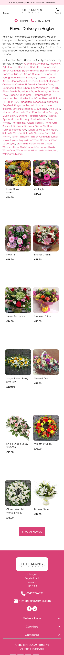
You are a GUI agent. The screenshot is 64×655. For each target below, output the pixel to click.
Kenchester (39, 101)
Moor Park (31, 112)
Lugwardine (40, 108)
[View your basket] (58, 11)
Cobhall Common (49, 81)
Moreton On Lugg (48, 112)
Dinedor (32, 84)
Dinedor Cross (45, 84)
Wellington (37, 147)
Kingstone (19, 105)
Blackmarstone (30, 70)
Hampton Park (10, 98)
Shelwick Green (33, 126)
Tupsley (14, 140)
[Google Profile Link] (34, 608)
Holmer (57, 98)
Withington (51, 150)
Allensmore (30, 63)
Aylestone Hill (9, 67)
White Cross (8, 150)
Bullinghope (9, 77)
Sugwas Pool (19, 129)
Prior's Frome (18, 122)
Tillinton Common (40, 136)
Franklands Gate (27, 91)
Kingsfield (7, 105)
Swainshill (50, 133)
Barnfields (23, 67)
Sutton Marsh (50, 129)
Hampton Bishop (42, 94)
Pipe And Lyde (10, 119)
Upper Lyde (8, 143)
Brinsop (18, 74)
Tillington (24, 136)
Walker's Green (10, 147)
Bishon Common (11, 70)
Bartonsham (49, 67)
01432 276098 (42, 20)
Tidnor (14, 136)
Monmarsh (19, 112)
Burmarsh (31, 77)
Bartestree (36, 67)
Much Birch (8, 115)
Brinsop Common (33, 74)
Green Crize (25, 94)
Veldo (32, 143)
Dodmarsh (8, 88)
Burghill (21, 77)
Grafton (13, 94)
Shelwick (18, 126)
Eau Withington (39, 88)
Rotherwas (51, 122)
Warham (25, 147)
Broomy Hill (50, 74)
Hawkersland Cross (30, 98)
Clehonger (32, 81)
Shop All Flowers (32, 531)
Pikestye (52, 115)
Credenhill (8, 84)
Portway (24, 119)
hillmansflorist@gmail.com (35, 600)
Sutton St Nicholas (33, 133)
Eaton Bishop (22, 88)
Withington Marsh (12, 154)
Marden (6, 112)
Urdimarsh (22, 143)
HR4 (16, 101)
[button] (32, 618)
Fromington (44, 91)
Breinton (44, 70)
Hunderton (26, 101)
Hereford (47, 98)
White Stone (23, 150)
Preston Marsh (38, 119)
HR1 (4, 101)
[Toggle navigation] (6, 11)
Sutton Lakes (35, 129)
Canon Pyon (18, 81)
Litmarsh (39, 105)
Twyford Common (29, 140)
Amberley (42, 63)
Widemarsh (37, 150)
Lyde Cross (54, 108)
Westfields (49, 147)
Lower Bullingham (23, 108)
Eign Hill (54, 88)
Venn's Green (44, 143)
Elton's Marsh (9, 91)
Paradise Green (37, 115)
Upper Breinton (48, 140)
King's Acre (53, 101)
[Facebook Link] (29, 608)
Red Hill (39, 122)
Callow (42, 77)
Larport (30, 105)
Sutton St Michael (12, 133)
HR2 (10, 101)
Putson (30, 122)
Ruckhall (7, 126)
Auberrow (55, 63)
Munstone (22, 115)
